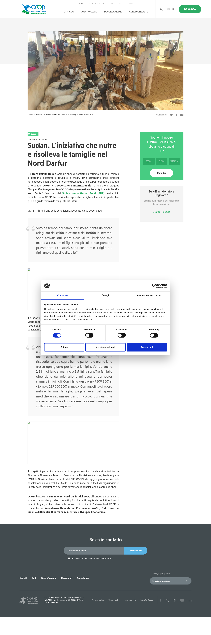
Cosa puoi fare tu (138, 11)
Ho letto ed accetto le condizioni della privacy (91, 558)
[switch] (89, 335)
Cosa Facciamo (89, 11)
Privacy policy (98, 600)
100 (174, 161)
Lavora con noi (96, 4)
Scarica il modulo (161, 212)
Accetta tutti (147, 347)
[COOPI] (37, 9)
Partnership (115, 4)
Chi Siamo (69, 11)
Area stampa (83, 578)
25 (149, 161)
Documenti (66, 578)
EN (168, 9)
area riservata (130, 600)
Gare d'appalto (48, 578)
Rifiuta (64, 347)
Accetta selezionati (105, 347)
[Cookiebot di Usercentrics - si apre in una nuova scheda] (154, 286)
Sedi (34, 578)
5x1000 (129, 4)
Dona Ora (190, 9)
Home (30, 114)
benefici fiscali (147, 600)
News (81, 4)
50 (161, 161)
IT (173, 9)
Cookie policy (114, 600)
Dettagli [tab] (106, 295)
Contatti (23, 578)
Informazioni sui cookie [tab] (148, 295)
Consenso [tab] (62, 295)
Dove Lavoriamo (113, 11)
